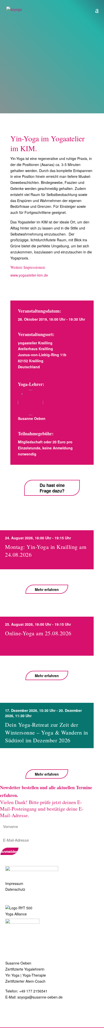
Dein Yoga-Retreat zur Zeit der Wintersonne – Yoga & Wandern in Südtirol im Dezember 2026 (46, 732)
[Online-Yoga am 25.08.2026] (47, 663)
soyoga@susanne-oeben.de (40, 997)
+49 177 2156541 (33, 990)
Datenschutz (15, 889)
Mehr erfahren (47, 589)
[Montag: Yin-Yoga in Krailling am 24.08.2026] (47, 576)
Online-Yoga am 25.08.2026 (38, 633)
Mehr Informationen (35, 372)
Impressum (14, 883)
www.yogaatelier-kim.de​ (29, 275)
